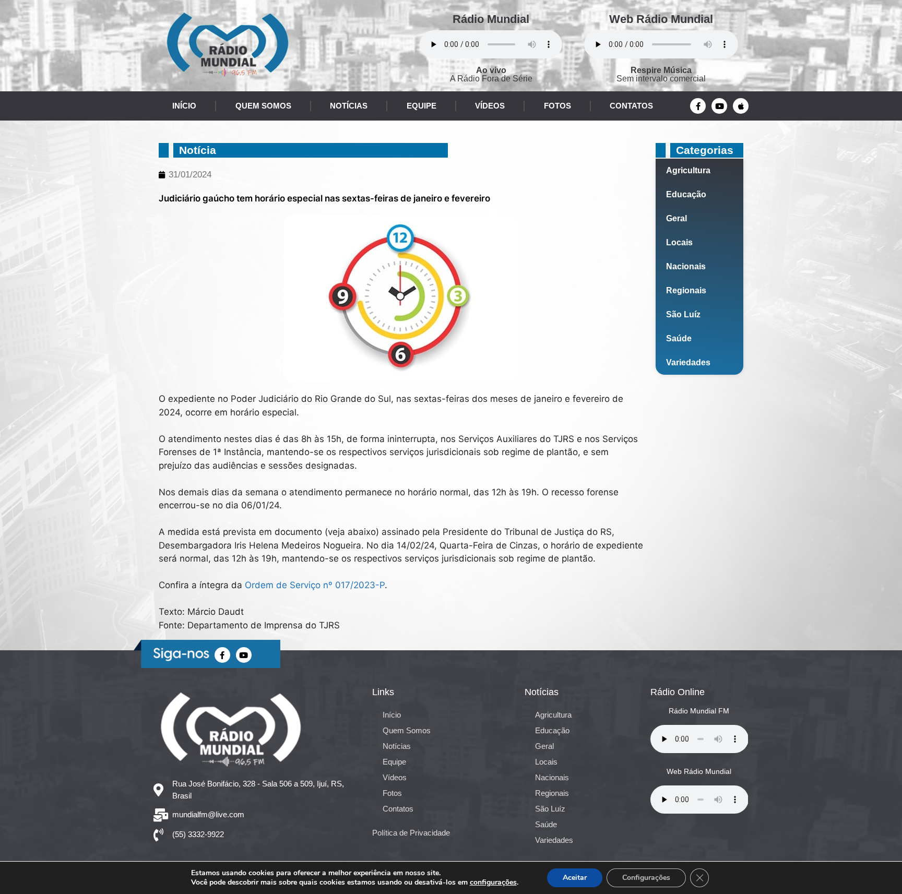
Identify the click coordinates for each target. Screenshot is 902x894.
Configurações (646, 878)
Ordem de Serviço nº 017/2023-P (315, 585)
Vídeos (490, 105)
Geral (676, 218)
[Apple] (741, 106)
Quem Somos (263, 105)
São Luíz (683, 314)
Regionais (686, 290)
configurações (493, 882)
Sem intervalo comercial (661, 74)
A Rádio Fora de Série (491, 74)
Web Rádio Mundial (661, 19)
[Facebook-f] (698, 106)
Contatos (631, 105)
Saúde (679, 338)
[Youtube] (719, 106)
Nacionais (686, 266)
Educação (686, 194)
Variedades (688, 362)
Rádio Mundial (491, 19)
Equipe (421, 105)
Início (184, 105)
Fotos (557, 105)
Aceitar (575, 878)
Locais (679, 242)
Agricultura (688, 170)
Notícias (348, 105)
